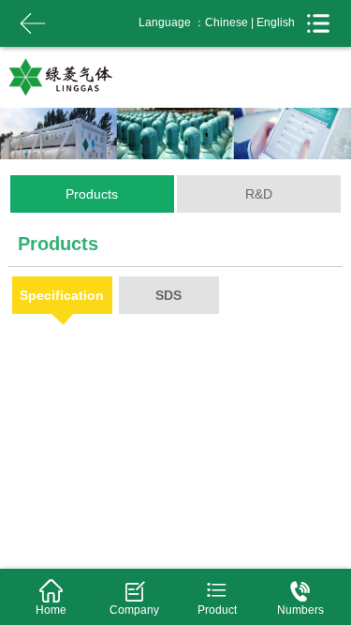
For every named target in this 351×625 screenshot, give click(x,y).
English (275, 22)
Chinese (226, 22)
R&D (258, 193)
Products (92, 193)
